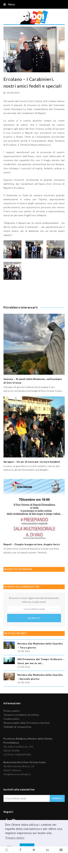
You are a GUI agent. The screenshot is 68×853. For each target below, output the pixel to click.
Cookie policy (11, 718)
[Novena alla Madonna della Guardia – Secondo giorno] (9, 677)
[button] (7, 849)
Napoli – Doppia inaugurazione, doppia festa (31, 544)
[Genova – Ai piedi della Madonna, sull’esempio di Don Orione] (34, 344)
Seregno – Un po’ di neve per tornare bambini (31, 461)
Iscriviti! (34, 618)
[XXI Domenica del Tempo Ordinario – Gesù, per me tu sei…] (9, 661)
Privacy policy (11, 710)
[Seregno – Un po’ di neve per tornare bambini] (34, 426)
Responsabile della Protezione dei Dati (26, 722)
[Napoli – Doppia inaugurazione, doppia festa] (34, 509)
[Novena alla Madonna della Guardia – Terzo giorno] (9, 645)
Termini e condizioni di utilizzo (21, 714)
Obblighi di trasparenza (17, 726)
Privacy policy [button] (15, 837)
